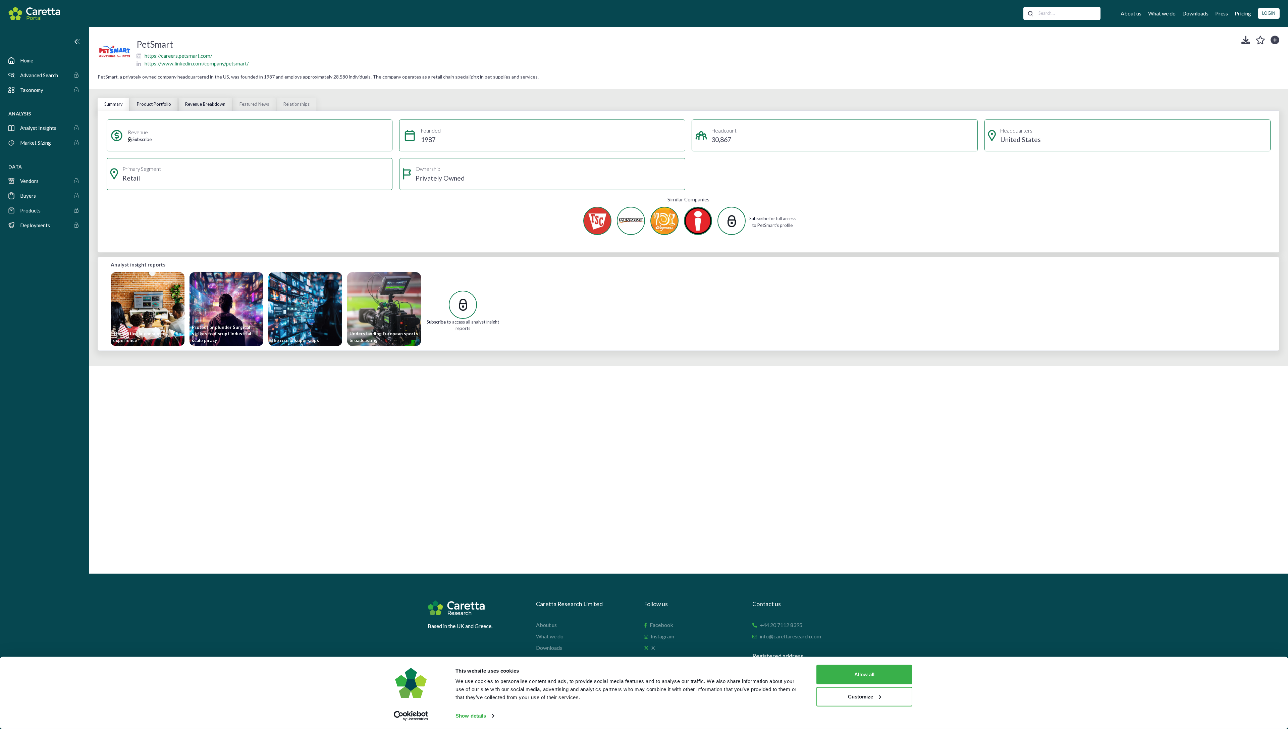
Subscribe (758, 218)
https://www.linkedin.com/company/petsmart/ (197, 63)
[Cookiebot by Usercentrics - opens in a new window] (411, 716)
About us (1131, 13)
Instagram (662, 636)
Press (1221, 13)
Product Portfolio (154, 104)
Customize (860, 696)
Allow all (864, 674)
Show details (470, 716)
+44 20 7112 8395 (781, 625)
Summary (113, 104)
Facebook (661, 625)
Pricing (1243, 13)
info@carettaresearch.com (790, 636)
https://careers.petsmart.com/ (178, 56)
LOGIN (1268, 13)
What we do (1162, 13)
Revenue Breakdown (205, 104)
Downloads (1195, 13)
